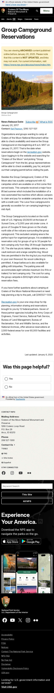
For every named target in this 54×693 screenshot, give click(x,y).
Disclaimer (6, 664)
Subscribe (31, 121)
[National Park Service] (3, 11)
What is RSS (46, 121)
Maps (20, 19)
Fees (36, 19)
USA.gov (5, 672)
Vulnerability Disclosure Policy (15, 668)
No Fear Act (6, 660)
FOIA (3, 643)
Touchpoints (20, 399)
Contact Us (7, 444)
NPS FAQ (5, 656)
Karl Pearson (16, 128)
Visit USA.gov (9, 686)
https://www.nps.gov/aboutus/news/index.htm (27, 64)
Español (7, 462)
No (10, 386)
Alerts (10, 19)
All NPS (27, 501)
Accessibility (7, 635)
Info (2, 19)
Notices (4, 647)
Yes (11, 378)
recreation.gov (34, 152)
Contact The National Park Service (17, 651)
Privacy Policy (7, 639)
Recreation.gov (9, 302)
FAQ (5, 453)
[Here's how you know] (27, 3)
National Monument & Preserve (18, 11)
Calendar (28, 19)
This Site (27, 494)
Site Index (8, 458)
